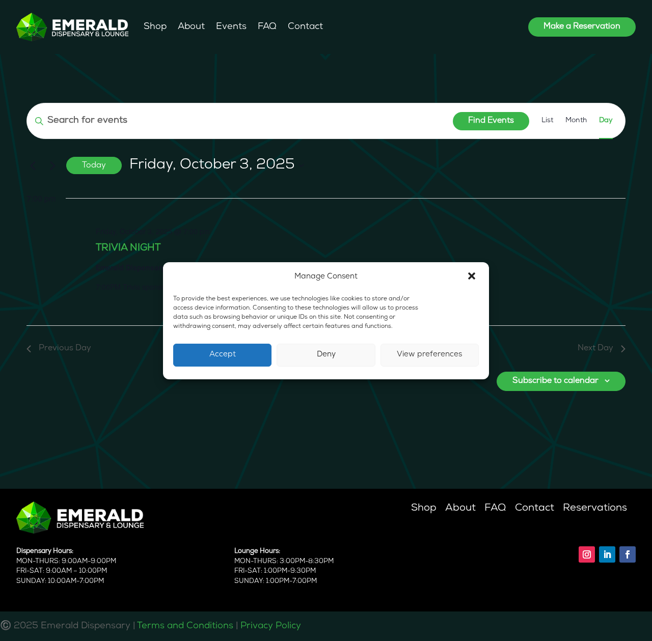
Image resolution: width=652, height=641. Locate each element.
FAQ (267, 27)
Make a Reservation (582, 26)
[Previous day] (32, 165)
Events (231, 27)
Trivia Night (128, 248)
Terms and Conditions (185, 626)
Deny (326, 354)
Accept (222, 354)
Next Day (595, 348)
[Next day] (52, 165)
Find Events (491, 121)
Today (94, 165)
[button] (473, 277)
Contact (305, 27)
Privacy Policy (270, 626)
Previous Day (65, 348)
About (191, 27)
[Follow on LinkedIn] (607, 554)
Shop (155, 27)
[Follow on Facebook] (627, 554)
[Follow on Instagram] (587, 554)
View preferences (429, 354)
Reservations (595, 508)
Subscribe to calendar (555, 381)
